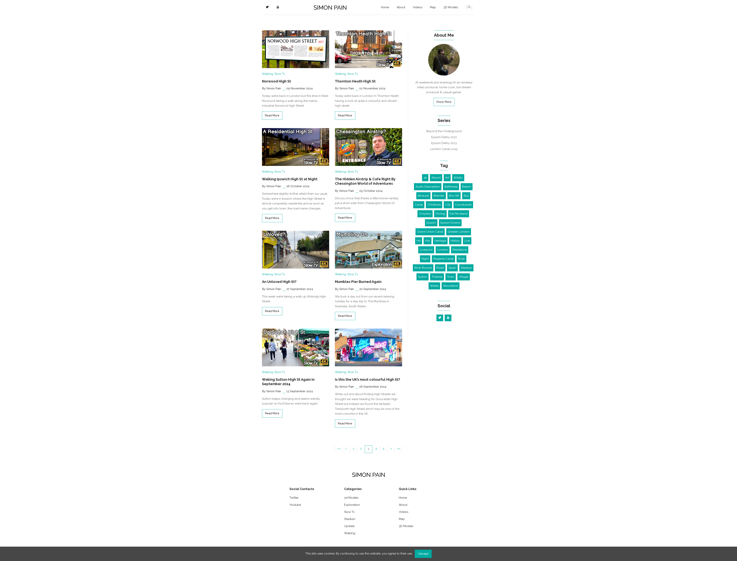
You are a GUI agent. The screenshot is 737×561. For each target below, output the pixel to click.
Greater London (458, 231)
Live (467, 240)
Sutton (422, 276)
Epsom (431, 222)
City (447, 204)
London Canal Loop (444, 149)
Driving (440, 213)
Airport (436, 177)
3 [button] (368, 449)
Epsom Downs (450, 222)
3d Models (351, 497)
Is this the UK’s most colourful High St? (367, 379)
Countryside (463, 204)
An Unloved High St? (279, 282)
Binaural (423, 195)
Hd (419, 240)
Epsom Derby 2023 (444, 143)
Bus (466, 195)
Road (440, 267)
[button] (338, 449)
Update (349, 526)
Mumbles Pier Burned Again (358, 282)
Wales (434, 286)
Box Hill (454, 195)
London (442, 249)
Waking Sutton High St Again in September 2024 (288, 381)
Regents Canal (443, 258)
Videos (417, 7)
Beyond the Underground (444, 131)
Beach (466, 186)
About (401, 7)
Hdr (427, 240)
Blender (439, 195)
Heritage (440, 240)
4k (425, 177)
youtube (295, 505)
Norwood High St (276, 81)
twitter (293, 497)
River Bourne (423, 267)
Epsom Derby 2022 (444, 137)
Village (463, 276)
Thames (437, 276)
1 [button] (353, 448)
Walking (267, 74)
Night (425, 258)
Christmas (434, 204)
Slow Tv (279, 74)
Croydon (425, 213)
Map (433, 7)
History (455, 240)
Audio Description (428, 186)
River (461, 258)
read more (272, 115)
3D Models (451, 7)
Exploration (352, 505)
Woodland (450, 286)
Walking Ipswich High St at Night (289, 179)
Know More (444, 101)
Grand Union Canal (430, 231)
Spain (452, 267)
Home (385, 7)
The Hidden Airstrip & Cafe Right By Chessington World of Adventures (365, 181)
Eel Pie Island (459, 213)
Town (450, 276)
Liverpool (426, 249)
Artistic (458, 177)
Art (447, 177)
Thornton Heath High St (355, 81)
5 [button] (383, 448)
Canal (419, 204)
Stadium (466, 267)
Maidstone (460, 249)
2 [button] (361, 448)
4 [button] (376, 448)
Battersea (451, 186)
